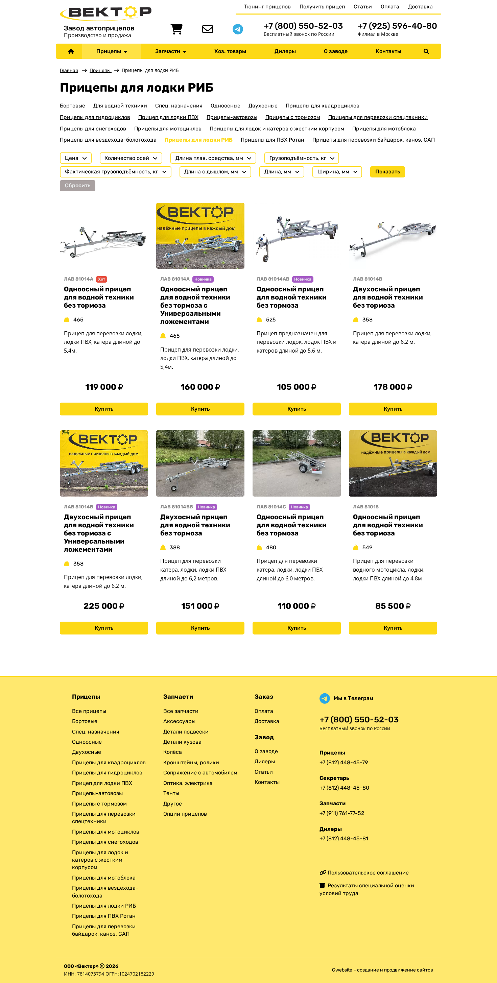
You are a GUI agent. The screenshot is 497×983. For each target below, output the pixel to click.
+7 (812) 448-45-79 (344, 762)
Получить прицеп (322, 6)
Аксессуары (179, 721)
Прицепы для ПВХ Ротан (272, 140)
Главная (69, 70)
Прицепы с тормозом (292, 117)
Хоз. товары (230, 51)
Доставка (420, 6)
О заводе (336, 51)
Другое (172, 803)
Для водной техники (120, 105)
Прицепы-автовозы (232, 117)
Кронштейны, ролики (191, 762)
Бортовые (72, 105)
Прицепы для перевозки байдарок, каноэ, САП (373, 140)
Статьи (363, 6)
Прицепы (110, 51)
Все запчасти (180, 711)
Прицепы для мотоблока (384, 128)
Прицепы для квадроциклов (322, 105)
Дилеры (285, 51)
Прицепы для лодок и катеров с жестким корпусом (277, 128)
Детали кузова (182, 742)
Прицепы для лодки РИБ (199, 140)
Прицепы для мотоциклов (168, 128)
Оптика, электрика (188, 783)
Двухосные (263, 105)
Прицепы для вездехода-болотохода (108, 140)
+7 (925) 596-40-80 (397, 26)
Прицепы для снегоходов (93, 128)
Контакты (388, 51)
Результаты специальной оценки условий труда (367, 889)
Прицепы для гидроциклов (95, 117)
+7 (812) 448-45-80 (344, 788)
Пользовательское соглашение (367, 872)
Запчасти (169, 51)
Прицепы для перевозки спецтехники (378, 117)
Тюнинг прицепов (267, 6)
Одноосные (225, 105)
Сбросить (77, 185)
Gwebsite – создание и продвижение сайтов (382, 970)
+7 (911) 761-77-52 (342, 813)
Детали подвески (186, 731)
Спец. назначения (179, 105)
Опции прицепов (185, 814)
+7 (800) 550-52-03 (303, 26)
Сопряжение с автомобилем (200, 772)
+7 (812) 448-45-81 (344, 838)
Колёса (172, 752)
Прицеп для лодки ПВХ (168, 117)
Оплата (390, 6)
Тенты (171, 793)
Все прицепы (89, 711)
